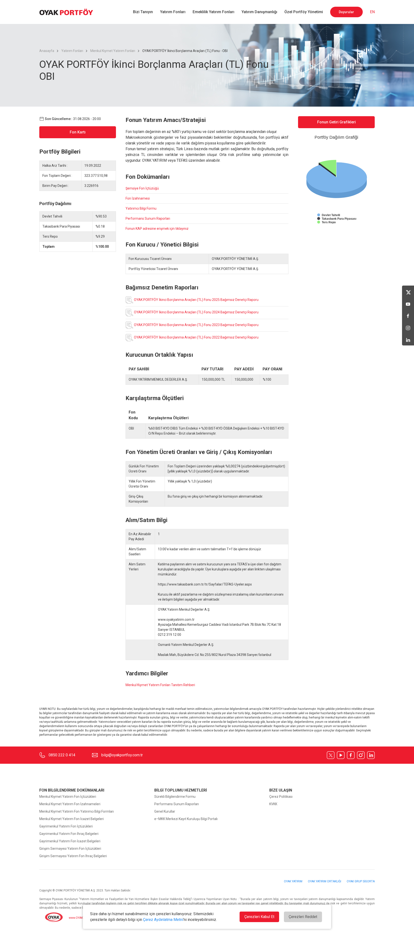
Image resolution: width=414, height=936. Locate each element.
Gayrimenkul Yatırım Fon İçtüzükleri (66, 826)
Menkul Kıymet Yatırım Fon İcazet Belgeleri (71, 819)
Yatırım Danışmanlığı (259, 12)
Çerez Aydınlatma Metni (163, 919)
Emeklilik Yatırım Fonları (213, 12)
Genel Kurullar (164, 811)
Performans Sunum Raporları (148, 218)
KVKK (273, 804)
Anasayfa (47, 51)
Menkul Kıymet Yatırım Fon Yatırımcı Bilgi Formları (76, 811)
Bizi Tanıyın (143, 12)
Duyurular (346, 12)
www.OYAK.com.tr (80, 918)
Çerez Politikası (281, 796)
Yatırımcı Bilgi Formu (141, 208)
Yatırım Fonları (172, 12)
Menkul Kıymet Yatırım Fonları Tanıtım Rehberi (160, 685)
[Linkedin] (408, 339)
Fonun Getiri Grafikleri (336, 122)
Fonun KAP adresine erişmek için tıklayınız (157, 228)
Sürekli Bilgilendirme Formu (175, 796)
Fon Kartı (78, 132)
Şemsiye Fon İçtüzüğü (142, 188)
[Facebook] (408, 316)
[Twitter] (408, 292)
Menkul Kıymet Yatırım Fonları (113, 51)
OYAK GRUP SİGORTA (361, 881)
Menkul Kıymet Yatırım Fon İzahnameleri (69, 804)
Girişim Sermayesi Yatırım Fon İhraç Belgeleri (73, 856)
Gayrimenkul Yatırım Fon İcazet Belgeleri (69, 841)
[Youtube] (408, 304)
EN (372, 12)
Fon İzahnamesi (138, 198)
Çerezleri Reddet (303, 916)
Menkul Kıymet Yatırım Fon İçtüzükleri (67, 796)
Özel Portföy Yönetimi (303, 12)
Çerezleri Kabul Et (259, 916)
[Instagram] (408, 327)
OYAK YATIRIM (293, 881)
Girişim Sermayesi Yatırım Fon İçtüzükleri (70, 848)
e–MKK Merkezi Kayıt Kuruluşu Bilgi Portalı (186, 819)
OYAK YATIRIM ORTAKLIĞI (325, 881)
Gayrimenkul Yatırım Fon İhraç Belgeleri (68, 834)
